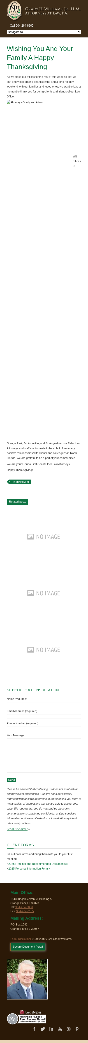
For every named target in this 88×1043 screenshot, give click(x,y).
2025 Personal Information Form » (29, 868)
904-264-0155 (25, 911)
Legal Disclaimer (17, 829)
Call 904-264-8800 (21, 25)
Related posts (17, 501)
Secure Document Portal (28, 946)
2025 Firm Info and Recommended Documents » (38, 863)
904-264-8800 (24, 907)
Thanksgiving (20, 481)
